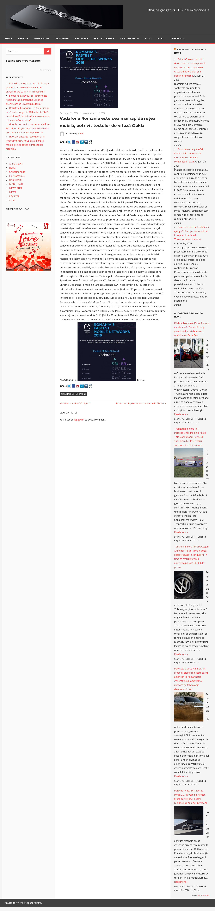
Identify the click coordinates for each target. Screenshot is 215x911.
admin (81, 133)
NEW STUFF (62, 38)
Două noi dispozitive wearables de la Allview (140, 403)
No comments (89, 113)
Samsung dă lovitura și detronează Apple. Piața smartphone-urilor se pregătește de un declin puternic (26, 99)
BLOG (148, 38)
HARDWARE (81, 38)
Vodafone (81, 394)
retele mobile (67, 394)
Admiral (37, 902)
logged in (79, 419)
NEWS (8, 38)
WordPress (23, 902)
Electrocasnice (104, 38)
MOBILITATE (16, 184)
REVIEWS (23, 38)
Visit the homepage (45, 70)
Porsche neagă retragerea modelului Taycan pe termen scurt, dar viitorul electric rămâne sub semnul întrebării (190, 796)
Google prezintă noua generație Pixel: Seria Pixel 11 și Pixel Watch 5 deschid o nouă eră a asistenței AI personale (28, 128)
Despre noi (177, 38)
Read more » (181, 414)
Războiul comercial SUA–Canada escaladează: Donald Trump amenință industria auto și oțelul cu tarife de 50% (191, 329)
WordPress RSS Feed (203, 895)
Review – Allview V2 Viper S (76, 403)
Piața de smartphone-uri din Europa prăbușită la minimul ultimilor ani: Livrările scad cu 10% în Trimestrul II (27, 87)
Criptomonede (129, 38)
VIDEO (160, 38)
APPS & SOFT (41, 38)
